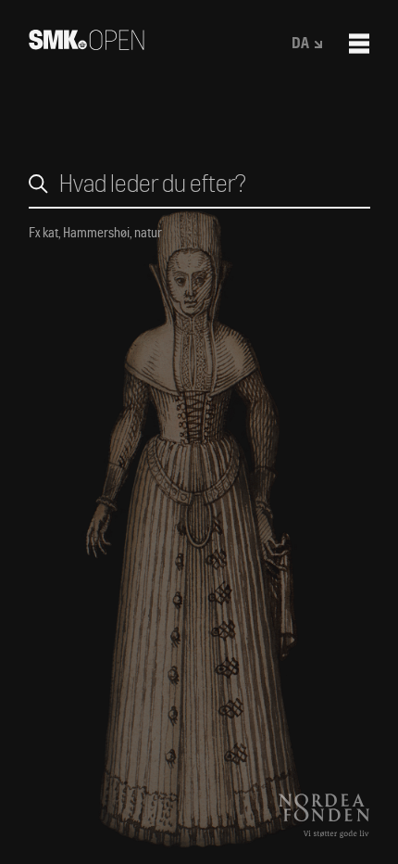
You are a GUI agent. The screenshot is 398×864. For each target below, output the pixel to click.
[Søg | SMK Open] (86, 44)
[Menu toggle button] (359, 43)
